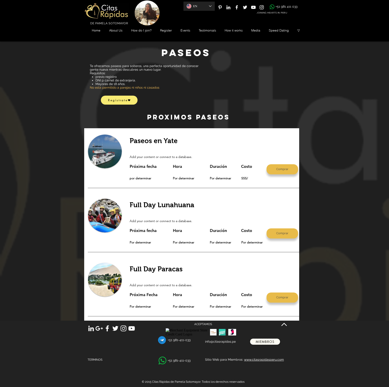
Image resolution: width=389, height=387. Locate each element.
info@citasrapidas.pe (220, 341)
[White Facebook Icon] (237, 7)
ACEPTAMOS (203, 324)
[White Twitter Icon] (245, 7)
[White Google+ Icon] (99, 328)
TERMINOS (95, 359)
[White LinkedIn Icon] (228, 7)
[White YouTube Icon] (253, 7)
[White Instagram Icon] (262, 7)
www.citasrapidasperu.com (264, 359)
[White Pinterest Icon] (220, 7)
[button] (282, 169)
